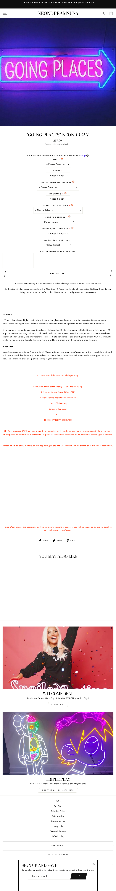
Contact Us (58, 704)
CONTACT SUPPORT (58, 855)
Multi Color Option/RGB (57, 182)
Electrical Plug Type (57, 240)
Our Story (58, 806)
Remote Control (55, 217)
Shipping (48, 144)
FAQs (58, 801)
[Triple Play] (58, 743)
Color (57, 171)
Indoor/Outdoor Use (55, 228)
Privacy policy (58, 826)
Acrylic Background (55, 205)
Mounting (55, 194)
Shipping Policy (58, 811)
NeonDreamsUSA (58, 13)
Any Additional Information (58, 251)
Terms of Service (58, 831)
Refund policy (58, 836)
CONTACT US (58, 846)
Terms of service (58, 821)
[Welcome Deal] (58, 658)
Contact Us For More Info (58, 790)
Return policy (58, 816)
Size (55, 159)
